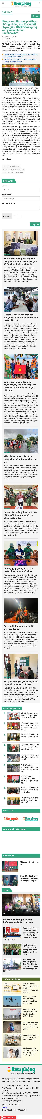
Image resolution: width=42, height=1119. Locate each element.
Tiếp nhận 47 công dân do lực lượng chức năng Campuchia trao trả (20, 459)
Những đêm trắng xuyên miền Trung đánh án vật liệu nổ (30, 757)
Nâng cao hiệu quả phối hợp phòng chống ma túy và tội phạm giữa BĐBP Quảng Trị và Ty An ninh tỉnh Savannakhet (19, 27)
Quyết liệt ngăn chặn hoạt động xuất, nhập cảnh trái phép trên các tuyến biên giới (21, 317)
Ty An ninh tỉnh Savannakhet (13, 173)
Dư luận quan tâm (11, 708)
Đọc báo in (8, 811)
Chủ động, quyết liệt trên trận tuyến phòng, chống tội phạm (18, 570)
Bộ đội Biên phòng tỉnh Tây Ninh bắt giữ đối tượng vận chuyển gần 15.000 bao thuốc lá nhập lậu (20, 261)
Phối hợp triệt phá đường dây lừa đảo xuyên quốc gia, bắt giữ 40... (29, 779)
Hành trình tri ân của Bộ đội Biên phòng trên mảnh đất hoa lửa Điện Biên (30, 949)
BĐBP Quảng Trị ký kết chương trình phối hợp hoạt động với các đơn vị (21, 55)
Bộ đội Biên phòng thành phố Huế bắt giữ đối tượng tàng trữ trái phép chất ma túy (20, 515)
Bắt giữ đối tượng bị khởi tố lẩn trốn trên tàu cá (19, 627)
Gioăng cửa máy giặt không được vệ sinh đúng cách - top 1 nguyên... (30, 1051)
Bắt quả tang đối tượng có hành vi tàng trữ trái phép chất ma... (29, 800)
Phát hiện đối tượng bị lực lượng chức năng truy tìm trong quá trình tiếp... (29, 768)
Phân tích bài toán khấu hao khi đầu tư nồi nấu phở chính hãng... (30, 1012)
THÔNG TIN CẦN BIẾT (12, 979)
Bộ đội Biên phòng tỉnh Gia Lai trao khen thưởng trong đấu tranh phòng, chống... (30, 726)
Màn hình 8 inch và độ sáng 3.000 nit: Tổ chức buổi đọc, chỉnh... (30, 1025)
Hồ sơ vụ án (8, 856)
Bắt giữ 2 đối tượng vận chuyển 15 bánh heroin (29, 735)
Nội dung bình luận (8, 203)
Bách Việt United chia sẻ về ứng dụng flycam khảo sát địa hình (30, 1000)
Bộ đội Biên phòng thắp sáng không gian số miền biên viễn (18, 921)
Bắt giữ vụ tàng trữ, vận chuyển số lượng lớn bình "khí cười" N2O (20, 683)
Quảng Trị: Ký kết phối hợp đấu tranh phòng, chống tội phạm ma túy (21, 60)
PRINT (37, 16)
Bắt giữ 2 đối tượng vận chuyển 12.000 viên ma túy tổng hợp (29, 790)
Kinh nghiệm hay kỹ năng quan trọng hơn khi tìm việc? (30, 1037)
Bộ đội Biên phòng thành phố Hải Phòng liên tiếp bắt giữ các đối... (30, 747)
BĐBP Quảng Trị (14, 166)
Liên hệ (4, 1107)
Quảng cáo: (10, 1105)
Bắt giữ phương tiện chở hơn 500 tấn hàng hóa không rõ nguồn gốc (30, 715)
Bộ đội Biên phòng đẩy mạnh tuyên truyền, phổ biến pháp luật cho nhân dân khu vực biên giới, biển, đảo (20, 386)
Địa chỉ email (6, 195)
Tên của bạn (6, 186)
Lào (4, 166)
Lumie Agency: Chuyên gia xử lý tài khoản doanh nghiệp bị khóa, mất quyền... (31, 988)
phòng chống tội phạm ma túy (13, 169)
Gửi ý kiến (35, 225)
